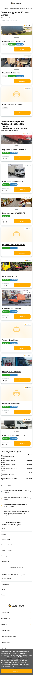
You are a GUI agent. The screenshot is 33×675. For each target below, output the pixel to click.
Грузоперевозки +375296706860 (13, 245)
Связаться (22, 49)
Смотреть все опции (16, 567)
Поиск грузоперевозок (16, 8)
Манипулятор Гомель (9, 276)
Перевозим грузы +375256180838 (14, 150)
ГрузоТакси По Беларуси (11, 73)
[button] (16, 37)
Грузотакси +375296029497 (12, 308)
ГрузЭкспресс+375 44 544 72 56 (13, 41)
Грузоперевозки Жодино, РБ (12, 181)
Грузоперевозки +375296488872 (13, 105)
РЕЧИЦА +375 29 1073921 (11, 372)
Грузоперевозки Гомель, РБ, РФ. (13, 435)
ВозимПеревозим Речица (11, 403)
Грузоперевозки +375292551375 (13, 213)
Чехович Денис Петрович (11, 340)
